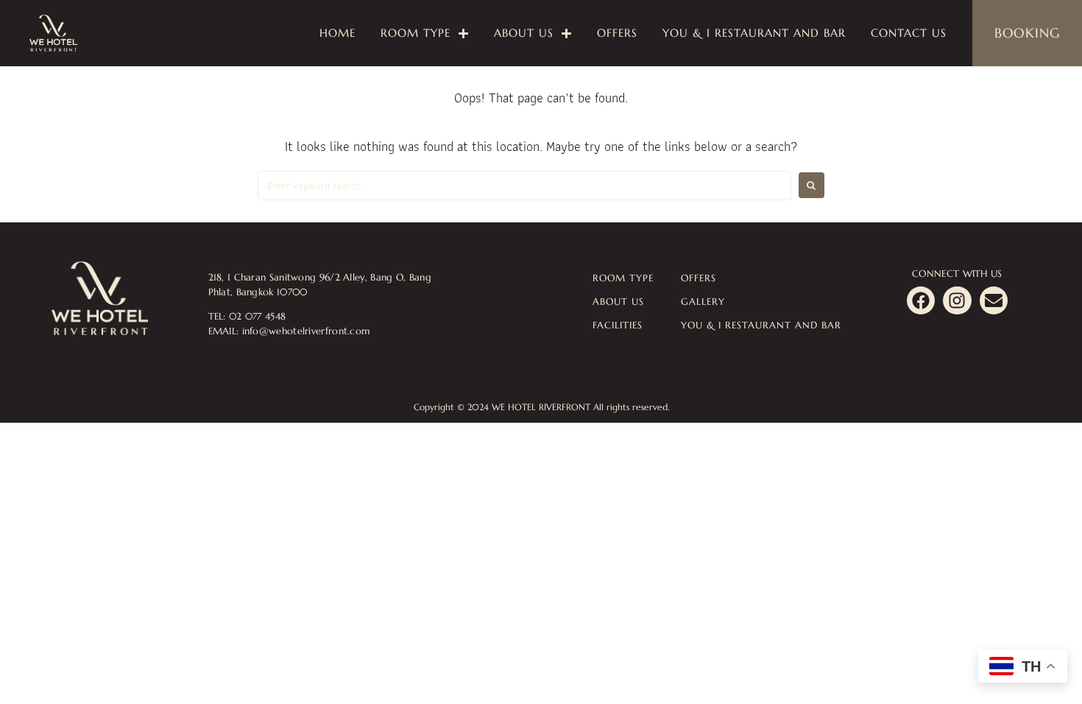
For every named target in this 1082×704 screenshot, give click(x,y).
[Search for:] (524, 185)
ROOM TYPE (415, 33)
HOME (337, 33)
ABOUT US (524, 33)
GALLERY (703, 301)
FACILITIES (618, 325)
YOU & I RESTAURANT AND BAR (754, 33)
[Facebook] (921, 300)
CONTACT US (909, 33)
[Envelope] (994, 300)
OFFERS (617, 33)
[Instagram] (957, 300)
